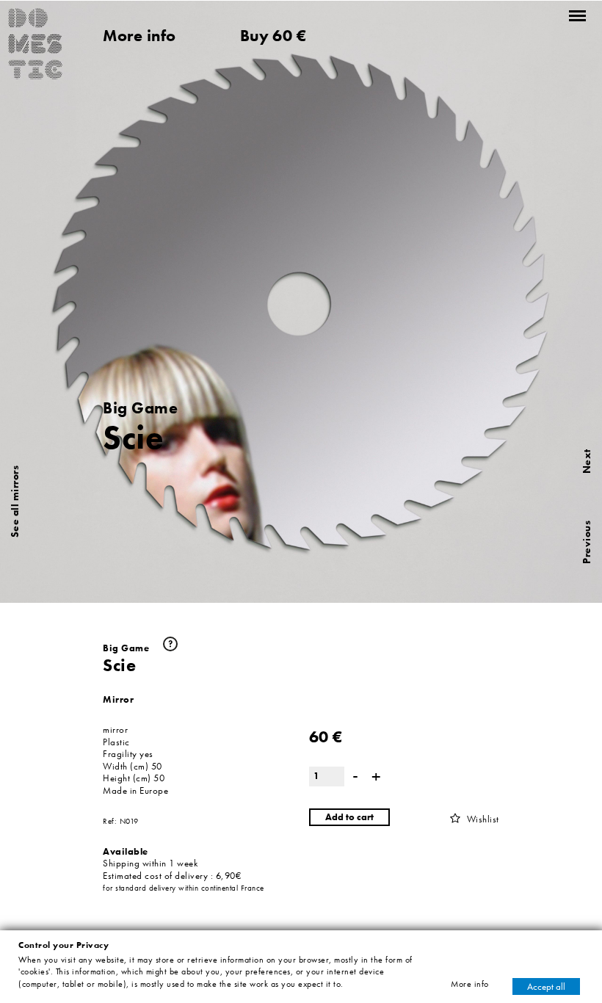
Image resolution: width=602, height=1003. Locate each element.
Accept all (546, 986)
